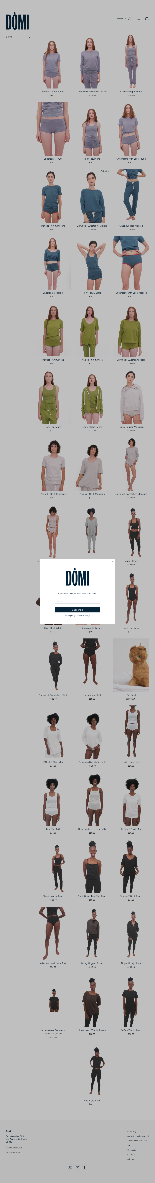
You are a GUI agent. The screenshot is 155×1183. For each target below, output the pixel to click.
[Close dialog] (112, 561)
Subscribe (77, 609)
